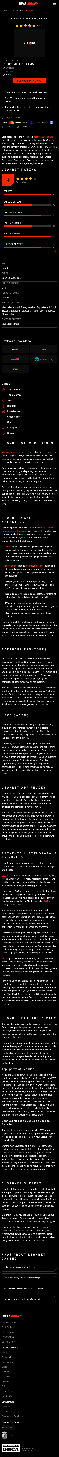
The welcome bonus (11, 452)
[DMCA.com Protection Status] (12, 1448)
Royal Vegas (7, 1391)
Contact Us (7, 1411)
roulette (29, 566)
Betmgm (6, 1386)
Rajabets (6, 1376)
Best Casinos (8, 1327)
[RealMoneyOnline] (28, 3)
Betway (5, 1381)
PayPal (47, 901)
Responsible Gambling (12, 1416)
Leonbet (6, 1371)
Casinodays (7, 1362)
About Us (6, 1406)
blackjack (38, 566)
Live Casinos (8, 1337)
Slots (7, 547)
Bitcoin (5, 958)
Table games (11, 566)
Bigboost (6, 1367)
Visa (4, 875)
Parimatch (6, 1357)
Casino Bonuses (9, 1332)
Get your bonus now (29, 81)
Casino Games (9, 1342)
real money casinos (43, 137)
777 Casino (7, 1396)
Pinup (4, 1352)
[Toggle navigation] (3, 3)
